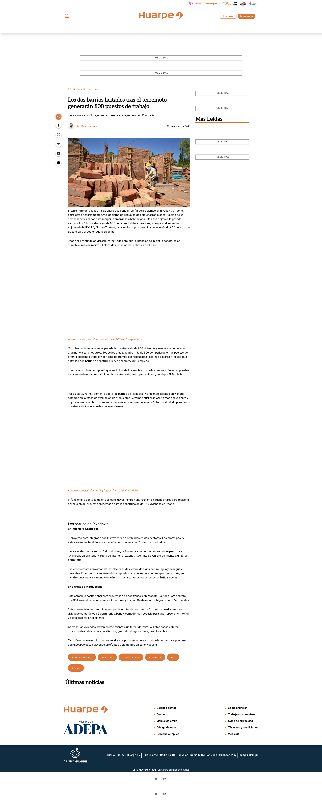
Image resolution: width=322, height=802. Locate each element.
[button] (58, 126)
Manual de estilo (166, 721)
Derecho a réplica (167, 734)
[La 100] (235, 3)
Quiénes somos (166, 707)
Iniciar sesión (246, 16)
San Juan (107, 658)
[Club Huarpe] (196, 3)
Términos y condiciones (243, 727)
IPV (173, 658)
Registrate (228, 16)
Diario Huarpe (116, 755)
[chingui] (227, 3)
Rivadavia (155, 658)
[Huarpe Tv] (213, 3)
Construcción (131, 658)
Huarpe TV (133, 755)
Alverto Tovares (82, 658)
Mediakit (233, 734)
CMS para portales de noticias (164, 769)
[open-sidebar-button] (67, 16)
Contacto (162, 714)
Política (74, 89)
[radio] (243, 4)
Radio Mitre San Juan (203, 755)
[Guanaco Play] (253, 3)
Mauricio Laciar (89, 126)
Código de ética (166, 727)
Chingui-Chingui (248, 755)
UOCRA (76, 668)
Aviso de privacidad (240, 721)
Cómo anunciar (237, 707)
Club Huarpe (150, 755)
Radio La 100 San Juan (174, 755)
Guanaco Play (227, 755)
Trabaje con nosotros (241, 714)
